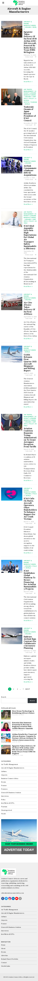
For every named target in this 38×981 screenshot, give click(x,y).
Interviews (5, 796)
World (27, 104)
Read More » (28, 82)
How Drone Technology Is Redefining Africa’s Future (23, 712)
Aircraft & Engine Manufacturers (30, 93)
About (3, 948)
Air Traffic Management (9, 764)
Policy (31, 98)
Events (3, 782)
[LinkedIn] (13, 898)
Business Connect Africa (9, 778)
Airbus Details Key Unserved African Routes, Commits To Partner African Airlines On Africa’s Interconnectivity (24, 737)
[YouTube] (16, 898)
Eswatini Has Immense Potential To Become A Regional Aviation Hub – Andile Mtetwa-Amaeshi (22, 725)
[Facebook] (2, 898)
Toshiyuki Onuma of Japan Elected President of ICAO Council (30, 114)
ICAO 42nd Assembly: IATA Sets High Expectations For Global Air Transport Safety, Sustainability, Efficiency (30, 237)
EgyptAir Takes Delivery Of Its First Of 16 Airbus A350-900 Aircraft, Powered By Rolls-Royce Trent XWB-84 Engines (30, 42)
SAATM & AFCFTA (7, 803)
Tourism (33, 102)
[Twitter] (6, 898)
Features (4, 789)
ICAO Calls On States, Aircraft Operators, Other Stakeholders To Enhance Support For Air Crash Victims (30, 508)
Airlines (28, 27)
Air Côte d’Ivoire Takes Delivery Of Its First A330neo (29, 308)
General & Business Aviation (11, 792)
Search (3, 697)
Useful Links (5, 966)
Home (3, 945)
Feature (4, 785)
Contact (4, 962)
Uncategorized (6, 810)
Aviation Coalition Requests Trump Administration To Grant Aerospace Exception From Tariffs (30, 437)
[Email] (20, 898)
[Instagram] (9, 898)
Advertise (4, 955)
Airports (4, 775)
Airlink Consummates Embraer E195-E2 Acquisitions (30, 170)
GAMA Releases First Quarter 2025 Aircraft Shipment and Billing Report (30, 363)
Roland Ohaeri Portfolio (9, 959)
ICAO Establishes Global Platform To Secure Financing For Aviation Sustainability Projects (30, 580)
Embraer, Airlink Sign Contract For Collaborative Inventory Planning (30, 642)
